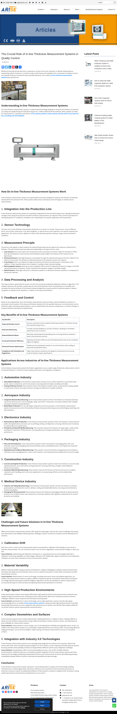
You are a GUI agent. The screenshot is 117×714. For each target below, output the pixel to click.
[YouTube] (33, 2)
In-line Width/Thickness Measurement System (44, 695)
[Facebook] (29, 2)
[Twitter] (39, 2)
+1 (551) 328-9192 (67, 693)
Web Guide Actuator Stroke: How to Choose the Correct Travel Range (103, 137)
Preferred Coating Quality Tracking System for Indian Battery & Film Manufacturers (103, 119)
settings (23, 708)
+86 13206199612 (67, 690)
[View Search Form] (114, 2)
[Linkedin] (36, 2)
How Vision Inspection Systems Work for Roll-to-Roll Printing (103, 100)
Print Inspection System (37, 690)
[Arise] (9, 9)
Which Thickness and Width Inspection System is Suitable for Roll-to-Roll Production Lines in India (103, 64)
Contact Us (111, 9)
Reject (42, 705)
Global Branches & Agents (94, 9)
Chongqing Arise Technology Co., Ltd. (58, 712)
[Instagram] (42, 2)
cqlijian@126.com (67, 695)
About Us (67, 9)
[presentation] (88, 63)
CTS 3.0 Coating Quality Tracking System (42, 697)
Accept (42, 702)
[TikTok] (45, 2)
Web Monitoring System (37, 693)
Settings (42, 709)
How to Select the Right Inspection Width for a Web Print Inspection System (103, 83)
